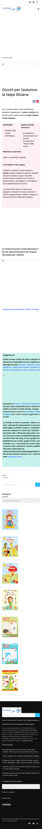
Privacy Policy (6, 804)
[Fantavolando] (12, 8)
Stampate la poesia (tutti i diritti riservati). (21, 309)
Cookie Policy (6, 798)
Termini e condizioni (8, 792)
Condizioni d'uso (27, 741)
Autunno (6, 101)
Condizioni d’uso (7, 57)
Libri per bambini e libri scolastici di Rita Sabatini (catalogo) (20, 756)
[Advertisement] (21, 35)
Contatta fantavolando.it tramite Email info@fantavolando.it (21, 720)
